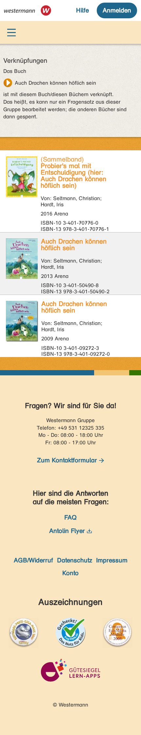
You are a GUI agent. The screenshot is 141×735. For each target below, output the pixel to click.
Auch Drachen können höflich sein (55, 83)
